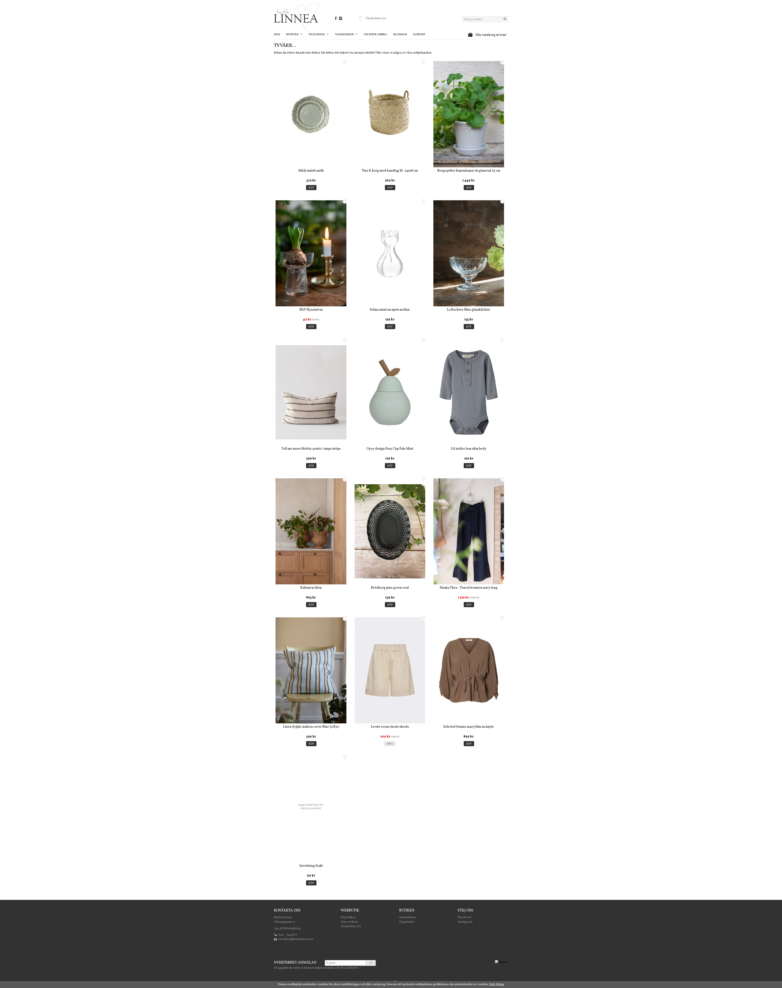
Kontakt (419, 34)
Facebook (464, 917)
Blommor (400, 34)
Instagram (465, 922)
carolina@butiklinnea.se (295, 939)
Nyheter (292, 34)
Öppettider (407, 922)
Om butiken (407, 917)
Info (390, 744)
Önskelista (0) (351, 926)
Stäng (500, 984)
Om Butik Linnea (375, 34)
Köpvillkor (348, 917)
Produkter (317, 34)
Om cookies (349, 922)
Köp (311, 188)
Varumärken (344, 34)
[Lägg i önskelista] (345, 62)
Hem (277, 34)
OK (371, 963)
